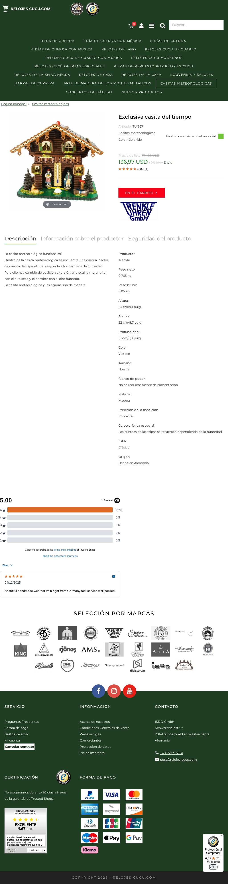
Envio (168, 163)
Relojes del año (119, 49)
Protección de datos (95, 747)
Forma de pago (16, 728)
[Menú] (221, 836)
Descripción (20, 238)
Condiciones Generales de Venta (104, 728)
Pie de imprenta (92, 753)
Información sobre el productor (82, 238)
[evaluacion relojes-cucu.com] (25, 832)
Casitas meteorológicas (186, 83)
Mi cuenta (12, 740)
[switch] (213, 867)
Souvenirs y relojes (191, 75)
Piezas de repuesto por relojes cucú (153, 66)
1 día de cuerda (58, 41)
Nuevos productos (142, 92)
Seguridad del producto (159, 238)
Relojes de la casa (141, 75)
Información (95, 706)
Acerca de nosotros (95, 722)
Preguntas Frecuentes (21, 722)
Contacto (166, 706)
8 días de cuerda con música (62, 49)
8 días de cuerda (168, 41)
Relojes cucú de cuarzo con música (83, 58)
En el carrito (139, 193)
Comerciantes (91, 740)
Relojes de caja (96, 75)
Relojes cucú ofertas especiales (70, 66)
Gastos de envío (16, 734)
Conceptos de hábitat (89, 92)
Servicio (14, 706)
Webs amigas (90, 734)
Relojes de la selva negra (42, 75)
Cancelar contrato (19, 747)
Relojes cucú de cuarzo (171, 49)
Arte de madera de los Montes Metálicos (107, 83)
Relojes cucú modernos (157, 58)
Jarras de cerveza (35, 83)
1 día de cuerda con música (112, 41)
